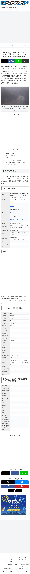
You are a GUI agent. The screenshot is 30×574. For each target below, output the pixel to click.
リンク (22, 561)
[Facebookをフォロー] (8, 486)
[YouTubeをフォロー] (22, 486)
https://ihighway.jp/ (14, 212)
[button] (25, 61)
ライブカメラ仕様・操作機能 (13, 160)
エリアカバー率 (22, 559)
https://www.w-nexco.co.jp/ (16, 219)
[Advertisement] (15, 27)
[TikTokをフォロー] (15, 490)
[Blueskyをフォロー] (22, 482)
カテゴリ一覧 (22, 557)
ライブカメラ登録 (7, 561)
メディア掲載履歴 (7, 564)
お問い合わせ (22, 568)
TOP (8, 557)
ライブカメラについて (8, 559)
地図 (7, 157)
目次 (12, 149)
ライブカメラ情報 (11, 155)
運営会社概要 (7, 568)
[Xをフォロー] (8, 482)
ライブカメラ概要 (9, 153)
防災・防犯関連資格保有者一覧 (22, 565)
